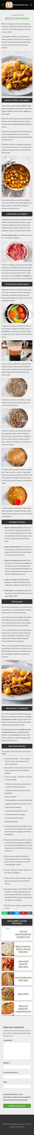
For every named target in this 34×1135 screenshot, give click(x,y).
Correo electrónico (11, 1072)
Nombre (6, 1063)
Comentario (8, 1040)
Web (5, 1082)
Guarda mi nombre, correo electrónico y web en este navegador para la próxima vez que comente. (17, 1097)
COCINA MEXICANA (17, 15)
